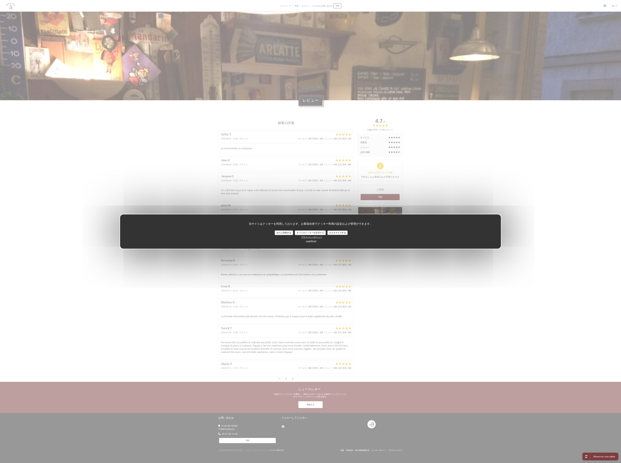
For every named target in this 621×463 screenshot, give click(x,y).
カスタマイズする (337, 232)
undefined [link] (311, 240)
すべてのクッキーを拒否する (310, 232)
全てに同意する (284, 232)
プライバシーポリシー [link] (311, 237)
